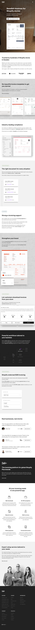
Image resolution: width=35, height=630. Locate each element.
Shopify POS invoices (5, 600)
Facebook (12, 613)
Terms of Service (4, 614)
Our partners (22, 602)
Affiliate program (23, 600)
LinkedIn (12, 616)
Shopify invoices (4, 597)
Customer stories (13, 600)
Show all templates (5, 93)
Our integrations (22, 604)
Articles (12, 597)
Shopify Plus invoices (5, 602)
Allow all (28, 322)
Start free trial (4, 560)
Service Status (4, 618)
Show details (30, 319)
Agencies (21, 597)
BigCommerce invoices (5, 605)
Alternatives (13, 605)
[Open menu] (33, 2)
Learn (12, 602)
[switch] (13, 316)
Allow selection (17, 322)
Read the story (27, 428)
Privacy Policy (4, 616)
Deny (6, 322)
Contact (3, 613)
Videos (12, 607)
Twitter (12, 614)
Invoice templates (4, 607)
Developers (22, 599)
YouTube (12, 619)
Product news (13, 604)
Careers (3, 619)
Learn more (4, 478)
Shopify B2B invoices (5, 599)
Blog (11, 599)
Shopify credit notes (5, 604)
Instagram (12, 618)
